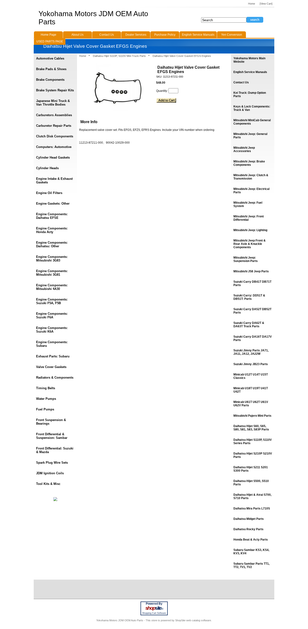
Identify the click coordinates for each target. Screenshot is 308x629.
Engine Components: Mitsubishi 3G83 (52, 258)
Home (82, 55)
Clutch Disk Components (54, 136)
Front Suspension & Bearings (51, 421)
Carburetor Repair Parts (53, 125)
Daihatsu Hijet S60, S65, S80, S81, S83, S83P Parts (251, 427)
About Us (77, 34)
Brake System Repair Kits (55, 90)
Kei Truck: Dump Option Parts (249, 94)
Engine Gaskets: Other (53, 203)
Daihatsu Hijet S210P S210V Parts (252, 455)
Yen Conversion (231, 34)
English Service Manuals (198, 34)
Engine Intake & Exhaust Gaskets (54, 180)
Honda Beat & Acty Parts (250, 539)
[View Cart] (266, 3)
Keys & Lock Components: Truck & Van (251, 108)
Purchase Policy (164, 34)
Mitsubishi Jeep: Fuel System (247, 204)
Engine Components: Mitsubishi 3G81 (52, 272)
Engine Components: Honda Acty (52, 230)
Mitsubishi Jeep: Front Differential (248, 218)
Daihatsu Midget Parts (248, 519)
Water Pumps (46, 399)
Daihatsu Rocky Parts (248, 529)
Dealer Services (135, 34)
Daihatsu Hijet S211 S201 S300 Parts (250, 469)
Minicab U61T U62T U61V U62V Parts (250, 403)
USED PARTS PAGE (49, 41)
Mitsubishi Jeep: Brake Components (249, 163)
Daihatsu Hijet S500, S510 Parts (251, 482)
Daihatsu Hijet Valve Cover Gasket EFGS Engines (182, 55)
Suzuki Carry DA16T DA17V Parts (252, 338)
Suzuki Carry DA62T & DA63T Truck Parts (248, 324)
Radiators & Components (54, 377)
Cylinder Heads (47, 168)
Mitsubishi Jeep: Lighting (250, 230)
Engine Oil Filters (49, 193)
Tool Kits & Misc (48, 484)
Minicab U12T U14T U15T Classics (250, 376)
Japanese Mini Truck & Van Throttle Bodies (53, 102)
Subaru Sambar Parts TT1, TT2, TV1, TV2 (251, 565)
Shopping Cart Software (154, 613)
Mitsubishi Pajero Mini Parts (252, 415)
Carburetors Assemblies (54, 115)
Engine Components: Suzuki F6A (52, 315)
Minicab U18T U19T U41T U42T (250, 390)
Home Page (48, 34)
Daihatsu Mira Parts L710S (251, 508)
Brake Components (50, 79)
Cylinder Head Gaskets (53, 157)
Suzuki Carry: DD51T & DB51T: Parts (249, 297)
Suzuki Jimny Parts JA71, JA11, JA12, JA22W (251, 352)
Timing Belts (45, 388)
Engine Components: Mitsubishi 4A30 (52, 287)
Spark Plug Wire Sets (52, 462)
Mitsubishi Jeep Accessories (244, 149)
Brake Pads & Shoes (51, 69)
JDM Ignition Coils (50, 473)
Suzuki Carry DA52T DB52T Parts (252, 311)
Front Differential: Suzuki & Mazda (54, 450)
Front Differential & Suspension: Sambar (51, 436)
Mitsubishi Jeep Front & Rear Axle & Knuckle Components (249, 244)
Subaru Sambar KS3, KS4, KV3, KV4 (251, 551)
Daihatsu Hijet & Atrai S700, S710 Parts (252, 496)
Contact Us (241, 82)
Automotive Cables (50, 58)
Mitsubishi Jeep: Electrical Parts (251, 190)
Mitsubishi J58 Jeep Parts (251, 271)
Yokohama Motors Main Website (249, 60)
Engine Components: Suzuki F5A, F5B (52, 301)
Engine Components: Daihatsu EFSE (52, 216)
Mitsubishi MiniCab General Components (252, 122)
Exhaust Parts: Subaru (53, 356)
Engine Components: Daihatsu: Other (52, 244)
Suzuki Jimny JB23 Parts (250, 364)
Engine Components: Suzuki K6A (52, 329)
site (154, 608)
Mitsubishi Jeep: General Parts (250, 135)
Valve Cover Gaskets (51, 367)
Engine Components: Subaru (52, 344)
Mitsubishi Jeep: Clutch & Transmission (250, 177)
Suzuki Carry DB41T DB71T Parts (252, 283)
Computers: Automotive (53, 147)
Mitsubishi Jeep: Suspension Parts (245, 259)
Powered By (154, 603)
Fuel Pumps (45, 409)
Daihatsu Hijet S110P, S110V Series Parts (252, 441)
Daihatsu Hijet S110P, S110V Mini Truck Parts (119, 55)
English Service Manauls (250, 72)
